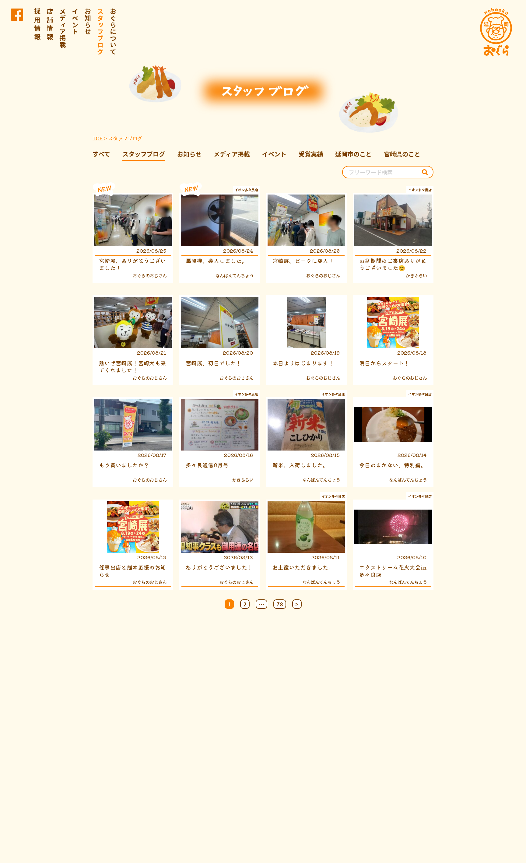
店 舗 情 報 (49, 24)
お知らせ (88, 21)
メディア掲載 (62, 28)
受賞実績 (311, 153)
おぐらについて (113, 31)
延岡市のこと (353, 153)
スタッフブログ (100, 31)
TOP (98, 138)
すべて (101, 153)
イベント (75, 21)
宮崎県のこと (402, 153)
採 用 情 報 (37, 24)
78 (279, 604)
